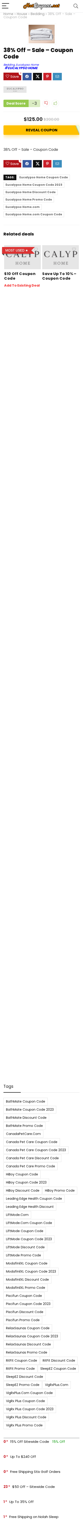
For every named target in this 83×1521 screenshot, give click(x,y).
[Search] (75, 6)
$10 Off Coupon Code (20, 276)
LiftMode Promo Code (23, 1255)
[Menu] (5, 6)
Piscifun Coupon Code (24, 1295)
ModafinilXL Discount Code (27, 1279)
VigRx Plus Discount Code (26, 1417)
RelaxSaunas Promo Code (26, 1352)
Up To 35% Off (21, 1501)
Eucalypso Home (27, 65)
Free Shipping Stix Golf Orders (35, 1471)
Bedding (37, 14)
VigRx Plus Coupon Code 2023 (29, 1409)
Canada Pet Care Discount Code (32, 1158)
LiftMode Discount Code (25, 1247)
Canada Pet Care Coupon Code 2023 (36, 1150)
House (22, 14)
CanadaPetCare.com (23, 1133)
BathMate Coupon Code (25, 1101)
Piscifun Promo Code (23, 1320)
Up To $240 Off (23, 1456)
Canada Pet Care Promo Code (30, 1166)
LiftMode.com (17, 1214)
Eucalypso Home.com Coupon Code (34, 214)
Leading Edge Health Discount (30, 1206)
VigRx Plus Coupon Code (25, 1401)
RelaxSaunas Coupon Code (28, 1328)
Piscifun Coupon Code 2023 (28, 1304)
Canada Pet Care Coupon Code (31, 1142)
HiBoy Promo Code (60, 1190)
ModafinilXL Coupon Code (26, 1263)
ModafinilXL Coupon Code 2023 (31, 1271)
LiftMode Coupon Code (24, 1231)
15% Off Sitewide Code (29, 1441)
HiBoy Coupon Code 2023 (26, 1182)
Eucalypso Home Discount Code (31, 192)
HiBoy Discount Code (22, 1190)
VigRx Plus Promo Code (24, 1425)
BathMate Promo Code (24, 1125)
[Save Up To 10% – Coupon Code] (60, 248)
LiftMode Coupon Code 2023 (29, 1239)
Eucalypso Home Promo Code (29, 199)
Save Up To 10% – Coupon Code (59, 276)
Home (8, 14)
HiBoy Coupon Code (22, 1174)
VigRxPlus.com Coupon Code (29, 1393)
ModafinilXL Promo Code (25, 1287)
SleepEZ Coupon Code (58, 1368)
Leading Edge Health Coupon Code (34, 1198)
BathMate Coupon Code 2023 (30, 1109)
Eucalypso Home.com (23, 207)
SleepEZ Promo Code (22, 1384)
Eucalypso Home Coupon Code (43, 177)
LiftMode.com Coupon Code (29, 1223)
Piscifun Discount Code (24, 1312)
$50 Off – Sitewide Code (33, 1486)
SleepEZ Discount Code (24, 1376)
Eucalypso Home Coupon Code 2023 (34, 185)
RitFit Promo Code (20, 1368)
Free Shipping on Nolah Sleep (34, 1516)
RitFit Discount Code (59, 1360)
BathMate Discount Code (26, 1117)
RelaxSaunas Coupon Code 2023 (32, 1336)
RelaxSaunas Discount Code (28, 1344)
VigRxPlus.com (56, 1384)
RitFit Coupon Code (21, 1360)
